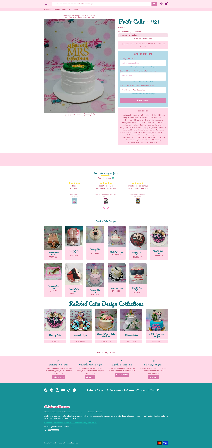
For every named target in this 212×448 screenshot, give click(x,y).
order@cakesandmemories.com (58, 427)
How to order (122, 375)
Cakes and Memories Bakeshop (67, 443)
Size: (129, 31)
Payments (153, 377)
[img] (106, 175)
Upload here (58, 377)
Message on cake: (127, 59)
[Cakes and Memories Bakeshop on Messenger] (74, 390)
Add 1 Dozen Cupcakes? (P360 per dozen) (137, 85)
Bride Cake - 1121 (74, 10)
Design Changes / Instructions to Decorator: (138, 71)
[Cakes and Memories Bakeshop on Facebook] (45, 390)
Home (47, 10)
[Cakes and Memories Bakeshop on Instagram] (57, 390)
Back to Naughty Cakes (106, 353)
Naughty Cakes (59, 10)
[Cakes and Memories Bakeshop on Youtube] (63, 390)
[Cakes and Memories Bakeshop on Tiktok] (68, 390)
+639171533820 (51, 430)
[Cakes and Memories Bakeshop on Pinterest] (51, 390)
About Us (90, 377)
